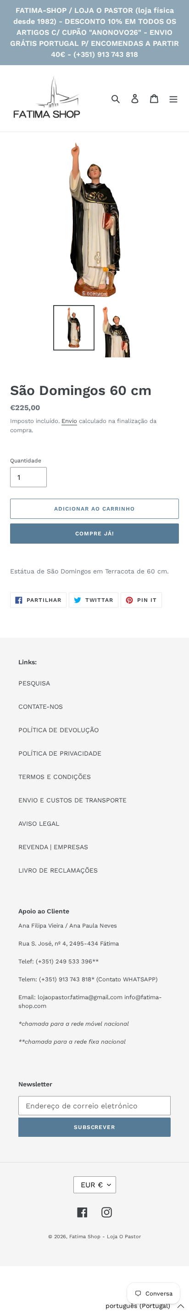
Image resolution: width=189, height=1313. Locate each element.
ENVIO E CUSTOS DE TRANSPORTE (72, 800)
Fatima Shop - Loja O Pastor (105, 1237)
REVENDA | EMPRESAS (53, 847)
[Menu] (173, 98)
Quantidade (25, 460)
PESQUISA (34, 683)
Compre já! (94, 533)
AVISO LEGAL (38, 823)
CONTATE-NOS (40, 706)
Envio (69, 420)
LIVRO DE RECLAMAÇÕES (58, 870)
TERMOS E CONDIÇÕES (54, 776)
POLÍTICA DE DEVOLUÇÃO (58, 730)
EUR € (92, 1184)
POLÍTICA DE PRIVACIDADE (59, 753)
